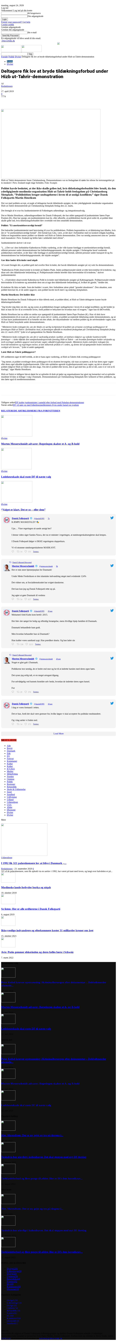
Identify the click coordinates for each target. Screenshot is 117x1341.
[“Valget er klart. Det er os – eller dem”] (16, 501)
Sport (9, 792)
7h (49, 519)
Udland (10, 799)
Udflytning (12, 797)
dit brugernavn (34, 13)
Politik (11, 56)
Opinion (10, 779)
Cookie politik (7, 24)
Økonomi (11, 810)
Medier (10, 771)
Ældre (9, 807)
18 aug (50, 704)
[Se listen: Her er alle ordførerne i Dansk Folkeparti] (8, 903)
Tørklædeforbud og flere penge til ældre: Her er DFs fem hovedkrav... (42, 1178)
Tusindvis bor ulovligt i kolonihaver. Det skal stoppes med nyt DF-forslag (43, 1156)
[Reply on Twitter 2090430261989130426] (13, 644)
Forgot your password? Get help (15, 22)
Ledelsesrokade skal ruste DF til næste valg (26, 476)
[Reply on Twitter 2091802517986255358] (13, 599)
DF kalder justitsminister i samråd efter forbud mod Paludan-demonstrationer (49, 402)
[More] (66, 101)
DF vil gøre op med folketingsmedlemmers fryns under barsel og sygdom (46, 405)
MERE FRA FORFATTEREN (45, 411)
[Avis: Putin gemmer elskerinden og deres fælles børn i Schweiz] (8, 946)
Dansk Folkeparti (20, 518)
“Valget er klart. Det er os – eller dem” (23, 509)
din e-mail (32, 32)
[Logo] (11, 51)
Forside (4, 56)
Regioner (11, 784)
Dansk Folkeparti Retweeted (22, 562)
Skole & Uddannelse (16, 789)
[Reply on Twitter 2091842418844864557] (13, 551)
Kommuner (12, 761)
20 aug (50, 611)
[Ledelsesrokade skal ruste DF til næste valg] (16, 468)
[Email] (55, 101)
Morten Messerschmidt (23, 566)
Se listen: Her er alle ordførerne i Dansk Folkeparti (30, 908)
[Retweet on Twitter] (10, 562)
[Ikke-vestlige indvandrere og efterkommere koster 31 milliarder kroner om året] (8, 925)
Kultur (10, 763)
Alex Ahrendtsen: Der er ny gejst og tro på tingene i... (32, 1135)
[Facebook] (25, 101)
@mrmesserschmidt (46, 566)
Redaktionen (7, 86)
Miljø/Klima (12, 774)
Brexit (9, 748)
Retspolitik (12, 787)
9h (57, 566)
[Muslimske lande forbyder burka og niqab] (8, 882)
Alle (9, 745)
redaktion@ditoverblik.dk (50, 1338)
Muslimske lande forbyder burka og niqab (26, 887)
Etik (9, 753)
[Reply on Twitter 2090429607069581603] (13, 692)
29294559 (5, 1338)
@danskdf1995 (39, 519)
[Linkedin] (45, 101)
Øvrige (18, 56)
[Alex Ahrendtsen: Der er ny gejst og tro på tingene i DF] (8, 1130)
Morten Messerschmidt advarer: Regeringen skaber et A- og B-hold (40, 443)
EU (8, 756)
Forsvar (10, 758)
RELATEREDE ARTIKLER (15, 411)
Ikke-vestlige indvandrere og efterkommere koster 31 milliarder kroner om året (47, 930)
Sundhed (11, 794)
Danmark (11, 751)
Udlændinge (12, 802)
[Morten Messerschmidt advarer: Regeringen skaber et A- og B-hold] (16, 435)
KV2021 (11, 769)
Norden (10, 776)
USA (9, 804)
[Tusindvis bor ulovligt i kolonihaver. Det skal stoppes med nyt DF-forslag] (8, 1151)
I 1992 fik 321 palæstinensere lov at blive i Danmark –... (33, 863)
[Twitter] (35, 101)
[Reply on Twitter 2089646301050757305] (13, 724)
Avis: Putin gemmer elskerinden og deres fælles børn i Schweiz (37, 952)
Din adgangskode (35, 16)
